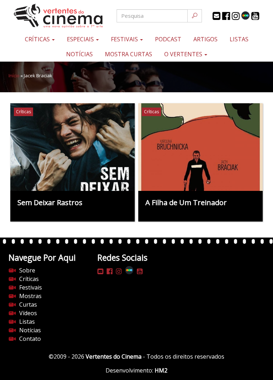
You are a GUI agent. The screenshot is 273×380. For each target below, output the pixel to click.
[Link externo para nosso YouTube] (255, 16)
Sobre (27, 270)
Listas (239, 39)
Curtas (28, 304)
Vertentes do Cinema (113, 356)
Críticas (38, 39)
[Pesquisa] (194, 15)
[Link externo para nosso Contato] (216, 16)
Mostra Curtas (128, 54)
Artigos (205, 39)
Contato (30, 339)
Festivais (125, 39)
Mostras (30, 296)
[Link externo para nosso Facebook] (226, 16)
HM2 (161, 370)
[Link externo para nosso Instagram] (236, 16)
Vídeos (28, 313)
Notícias (79, 54)
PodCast (168, 39)
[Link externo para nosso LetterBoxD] (245, 15)
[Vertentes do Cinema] (51, 16)
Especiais (81, 39)
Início (14, 75)
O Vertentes (184, 54)
